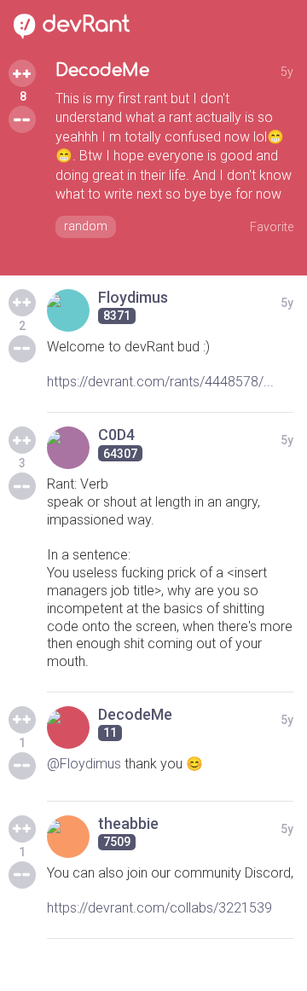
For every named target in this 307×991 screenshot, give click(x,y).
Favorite (271, 227)
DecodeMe (102, 70)
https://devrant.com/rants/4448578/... (160, 382)
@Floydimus (84, 764)
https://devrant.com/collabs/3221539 (159, 908)
